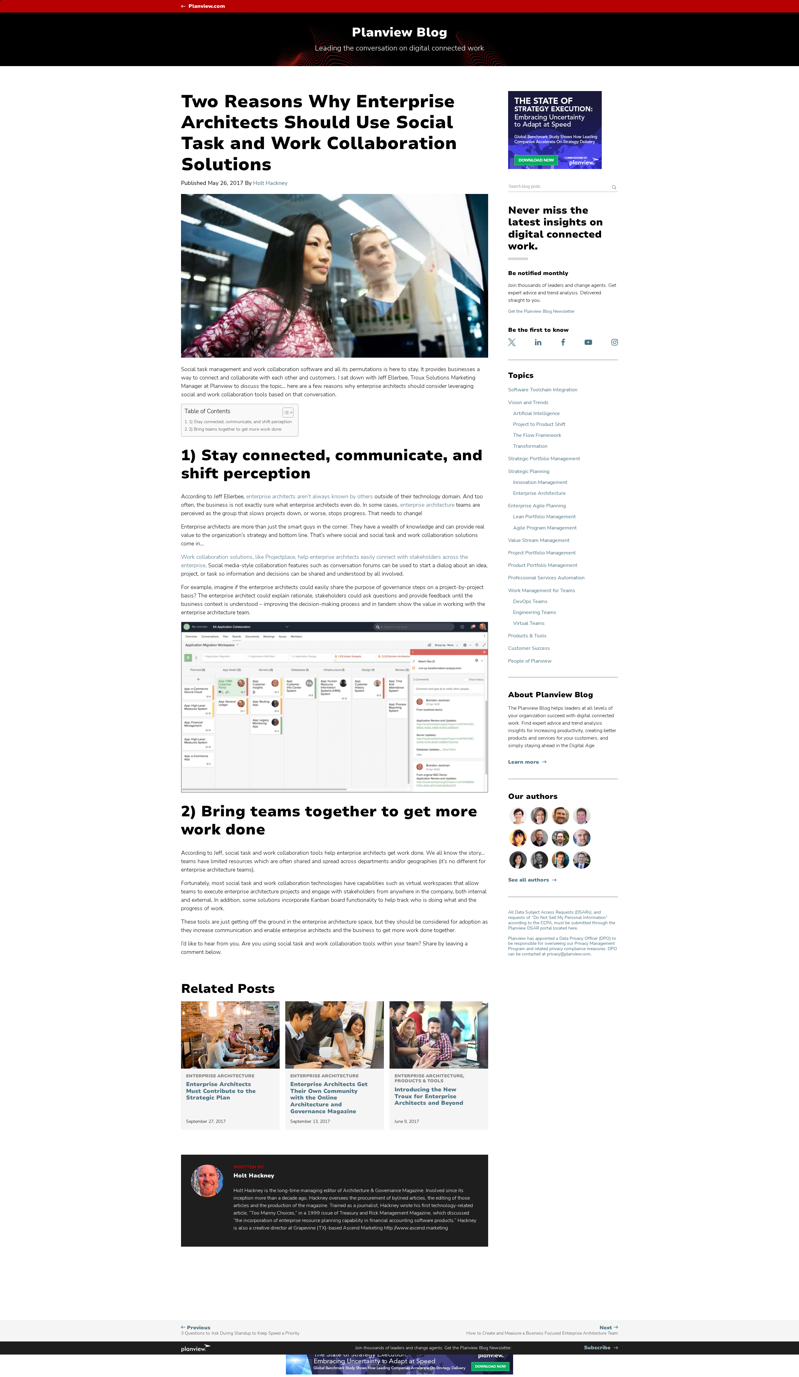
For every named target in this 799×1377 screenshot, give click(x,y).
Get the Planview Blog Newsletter (541, 311)
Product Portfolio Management (542, 565)
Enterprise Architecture (539, 493)
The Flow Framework (537, 435)
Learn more (527, 762)
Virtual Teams (529, 623)
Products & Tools (527, 636)
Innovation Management (540, 483)
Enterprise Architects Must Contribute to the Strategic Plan (221, 1088)
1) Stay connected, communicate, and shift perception (240, 421)
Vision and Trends (528, 403)
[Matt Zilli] (540, 846)
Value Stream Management (539, 541)
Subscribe (601, 1348)
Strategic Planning (528, 472)
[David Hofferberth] (582, 824)
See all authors (528, 880)
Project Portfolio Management (542, 553)
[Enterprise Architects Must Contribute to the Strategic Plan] (230, 1035)
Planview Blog (399, 32)
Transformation (530, 446)
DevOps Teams (530, 602)
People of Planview (529, 661)
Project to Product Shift (539, 425)
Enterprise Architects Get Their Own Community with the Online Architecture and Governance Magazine (329, 1094)
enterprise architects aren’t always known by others (309, 496)
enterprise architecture (427, 505)
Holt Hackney (270, 183)
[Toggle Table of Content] (285, 412)
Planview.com (207, 6)
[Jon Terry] (561, 824)
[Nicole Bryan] (540, 824)
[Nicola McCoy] (518, 846)
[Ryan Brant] (540, 868)
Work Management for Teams (541, 591)
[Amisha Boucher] (518, 868)
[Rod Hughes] (582, 868)
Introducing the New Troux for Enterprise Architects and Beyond (429, 1090)
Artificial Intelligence (536, 414)
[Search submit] (614, 188)
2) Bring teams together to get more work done (235, 429)
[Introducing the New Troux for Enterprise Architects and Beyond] (439, 1035)
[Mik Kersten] (582, 846)
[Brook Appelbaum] (518, 824)
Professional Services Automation (546, 578)
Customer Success (529, 648)
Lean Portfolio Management (544, 517)
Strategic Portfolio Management (544, 459)
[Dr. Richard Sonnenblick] (561, 868)
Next (542, 1330)
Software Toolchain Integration (542, 390)
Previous (240, 1330)
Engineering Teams (534, 613)
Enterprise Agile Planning (537, 506)
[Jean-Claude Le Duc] (561, 846)
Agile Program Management (545, 528)
